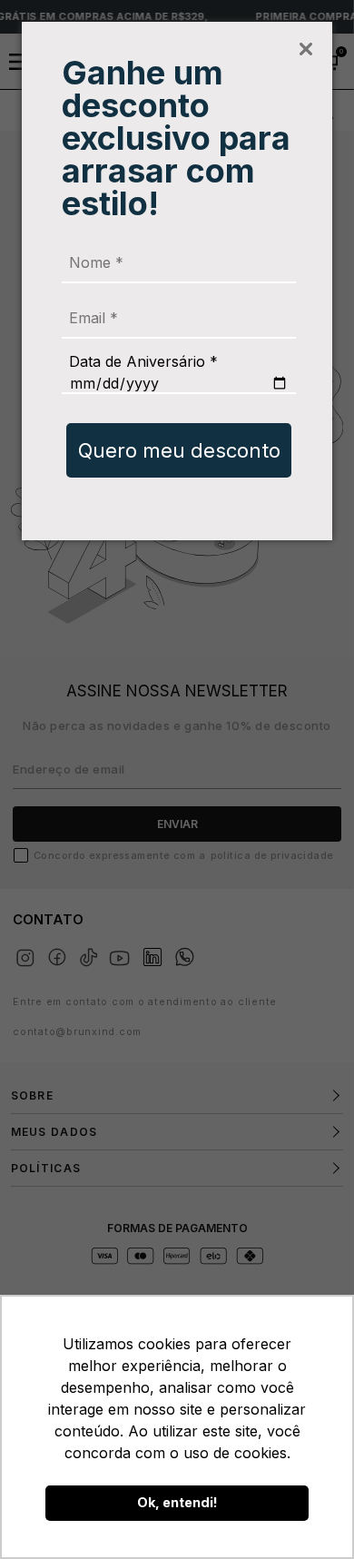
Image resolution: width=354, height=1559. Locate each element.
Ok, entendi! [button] (177, 1502)
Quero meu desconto (179, 450)
